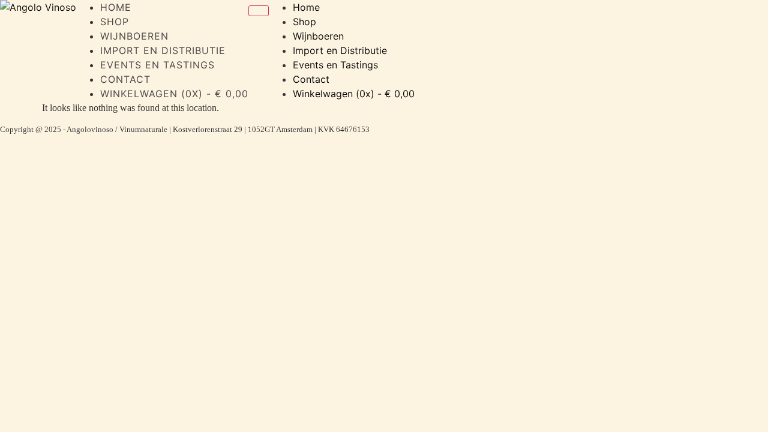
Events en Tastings (157, 65)
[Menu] (258, 10)
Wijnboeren (134, 36)
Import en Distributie (163, 50)
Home (115, 7)
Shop (114, 22)
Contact (125, 79)
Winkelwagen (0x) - (174, 94)
